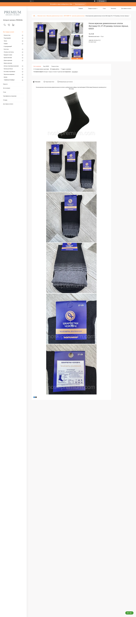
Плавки (6, 43)
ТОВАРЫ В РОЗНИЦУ (9, 80)
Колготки (6, 49)
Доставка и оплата (8, 104)
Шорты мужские (8, 60)
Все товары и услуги (8, 32)
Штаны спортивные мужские (11, 66)
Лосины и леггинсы (9, 52)
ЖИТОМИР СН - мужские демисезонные (74, 15)
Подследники (7, 38)
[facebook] (34, 397)
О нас (4, 92)
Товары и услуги (92, 8)
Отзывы (5, 100)
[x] (36, 397)
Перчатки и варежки (9, 74)
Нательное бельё (8, 68)
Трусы (5, 41)
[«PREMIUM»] (13, 13)
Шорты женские (8, 63)
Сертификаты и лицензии (9, 96)
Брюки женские (8, 57)
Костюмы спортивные (9, 71)
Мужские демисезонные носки (55, 15)
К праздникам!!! (8, 46)
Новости (5, 84)
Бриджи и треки (8, 54)
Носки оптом (7, 35)
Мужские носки (42, 15)
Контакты (113, 8)
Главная (81, 8)
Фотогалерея (6, 88)
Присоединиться (80, 4)
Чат (131, 613)
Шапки (5, 77)
